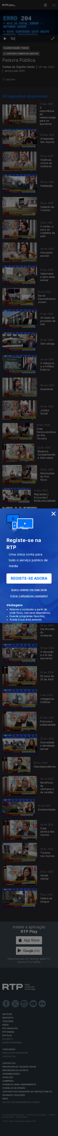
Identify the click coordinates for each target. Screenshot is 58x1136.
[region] (29, 568)
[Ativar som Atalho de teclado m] (13, 1132)
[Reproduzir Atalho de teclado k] (5, 1132)
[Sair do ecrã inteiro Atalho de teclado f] (53, 1132)
